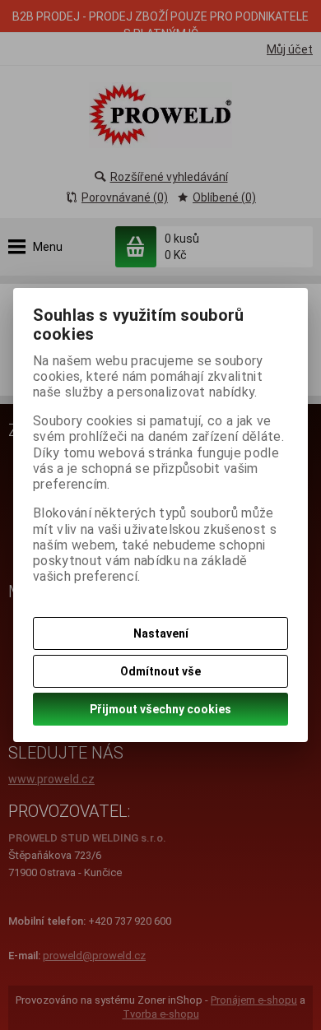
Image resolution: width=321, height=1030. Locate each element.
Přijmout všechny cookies (160, 709)
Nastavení (160, 633)
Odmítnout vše (160, 671)
